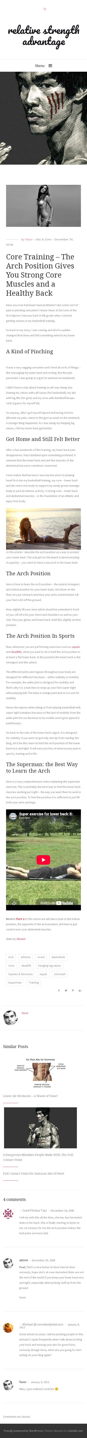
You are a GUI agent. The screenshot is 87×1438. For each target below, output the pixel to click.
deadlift (26, 965)
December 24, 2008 (62, 1210)
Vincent (20, 939)
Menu (40, 65)
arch (11, 957)
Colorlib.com (75, 1431)
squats (76, 647)
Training (34, 982)
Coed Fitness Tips (34, 1210)
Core (11, 965)
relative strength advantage (44, 35)
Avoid (41, 957)
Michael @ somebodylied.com (42, 1324)
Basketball (58, 957)
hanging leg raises (49, 965)
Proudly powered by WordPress (23, 1431)
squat (43, 974)
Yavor (29, 239)
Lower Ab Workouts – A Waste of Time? (30, 1096)
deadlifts (16, 652)
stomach (60, 974)
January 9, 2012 (39, 1382)
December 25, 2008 (43, 1260)
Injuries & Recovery (20, 974)
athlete (25, 957)
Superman (15, 982)
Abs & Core (43, 239)
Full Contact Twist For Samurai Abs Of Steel (33, 1173)
